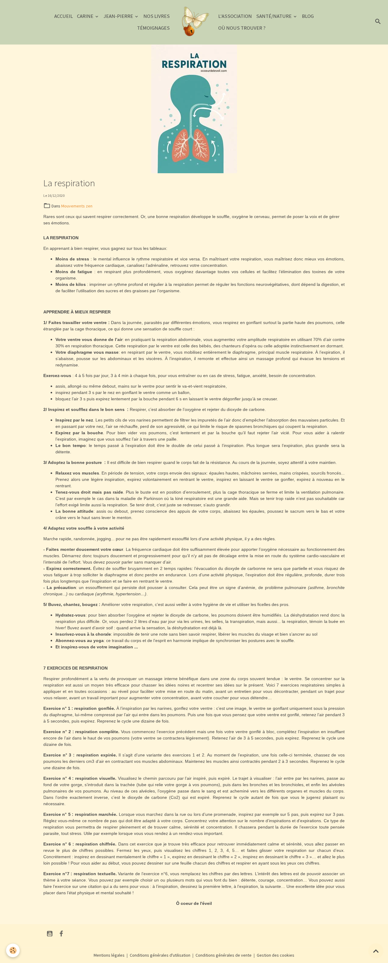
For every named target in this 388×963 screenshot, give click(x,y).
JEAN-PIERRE (119, 16)
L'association (235, 16)
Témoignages (153, 28)
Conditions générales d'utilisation (160, 955)
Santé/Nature (274, 16)
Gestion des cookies (275, 955)
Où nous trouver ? (242, 28)
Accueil (63, 16)
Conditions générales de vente (224, 955)
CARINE (85, 16)
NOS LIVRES (156, 16)
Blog (308, 16)
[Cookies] (13, 950)
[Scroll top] (375, 950)
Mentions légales (109, 955)
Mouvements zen (76, 206)
